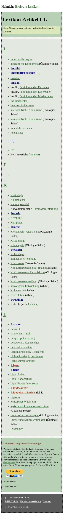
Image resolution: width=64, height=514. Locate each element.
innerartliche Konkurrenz (24, 63)
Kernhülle (16, 217)
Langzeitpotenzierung (22, 338)
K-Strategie (16, 195)
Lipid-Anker (17, 374)
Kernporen (16, 222)
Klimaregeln (17, 245)
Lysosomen (16, 428)
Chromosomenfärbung (45, 208)
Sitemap (47, 501)
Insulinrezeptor (18, 100)
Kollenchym (17, 254)
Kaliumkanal (17, 199)
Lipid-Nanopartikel (21, 378)
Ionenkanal (16, 132)
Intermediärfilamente (22, 105)
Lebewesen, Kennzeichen (24, 342)
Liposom (15, 397)
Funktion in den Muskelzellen (36, 96)
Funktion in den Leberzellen (35, 91)
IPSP (13, 150)
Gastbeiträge (9, 462)
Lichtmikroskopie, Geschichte (27, 351)
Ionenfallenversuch (21, 128)
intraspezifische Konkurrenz (26, 119)
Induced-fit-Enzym (21, 59)
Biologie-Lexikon (27, 6)
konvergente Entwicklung (24, 285)
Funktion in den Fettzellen (34, 87)
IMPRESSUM (11, 501)
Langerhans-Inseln (20, 333)
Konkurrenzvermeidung (23, 281)
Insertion (15, 78)
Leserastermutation (21, 347)
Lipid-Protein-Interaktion (24, 383)
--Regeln (24, 415)
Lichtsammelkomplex (22, 360)
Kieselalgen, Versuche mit (25, 231)
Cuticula (33, 304)
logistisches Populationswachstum (29, 406)
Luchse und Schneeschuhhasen (28, 419)
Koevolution (17, 295)
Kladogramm (17, 240)
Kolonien (15, 290)
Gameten (34, 154)
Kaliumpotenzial (19, 204)
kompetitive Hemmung (23, 258)
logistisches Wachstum (23, 401)
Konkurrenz (17, 263)
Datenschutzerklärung (30, 501)
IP (12, 140)
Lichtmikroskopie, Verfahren (26, 356)
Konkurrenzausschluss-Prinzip (27, 267)
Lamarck (15, 329)
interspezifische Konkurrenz (26, 109)
